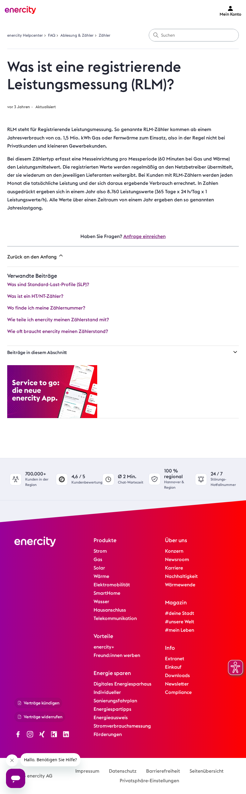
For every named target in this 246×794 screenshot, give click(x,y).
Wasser (101, 601)
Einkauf (173, 667)
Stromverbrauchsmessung (122, 726)
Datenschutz (122, 771)
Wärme (101, 576)
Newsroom (177, 559)
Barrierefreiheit (163, 771)
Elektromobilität (112, 585)
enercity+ (104, 647)
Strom (100, 551)
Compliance (178, 692)
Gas (98, 559)
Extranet (174, 658)
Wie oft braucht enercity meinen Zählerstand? (57, 331)
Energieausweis (111, 717)
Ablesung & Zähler (77, 35)
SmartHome (107, 593)
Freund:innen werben (117, 655)
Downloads (177, 675)
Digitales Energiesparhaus (123, 684)
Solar (99, 568)
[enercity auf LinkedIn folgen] (66, 735)
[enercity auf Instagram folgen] (30, 735)
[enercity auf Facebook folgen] (18, 735)
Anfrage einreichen (144, 236)
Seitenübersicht (207, 771)
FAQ (51, 35)
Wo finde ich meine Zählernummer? (46, 308)
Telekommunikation (115, 618)
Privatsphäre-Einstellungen (149, 780)
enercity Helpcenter (25, 35)
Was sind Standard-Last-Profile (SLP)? (48, 284)
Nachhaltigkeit (181, 576)
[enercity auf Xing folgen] (42, 735)
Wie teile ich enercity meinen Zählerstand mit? (58, 319)
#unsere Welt (179, 621)
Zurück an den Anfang (32, 257)
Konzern (174, 551)
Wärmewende (180, 585)
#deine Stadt (179, 613)
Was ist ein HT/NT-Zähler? (35, 296)
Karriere (174, 568)
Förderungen (108, 734)
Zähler (104, 35)
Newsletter (177, 684)
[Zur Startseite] (20, 11)
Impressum (87, 771)
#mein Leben (179, 630)
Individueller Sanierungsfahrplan (115, 696)
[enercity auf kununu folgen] (54, 735)
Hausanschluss (110, 610)
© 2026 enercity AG (31, 776)
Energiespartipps (112, 709)
